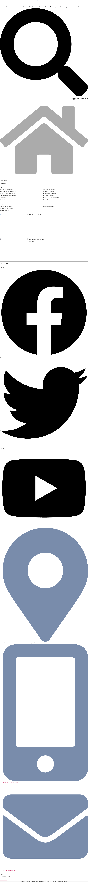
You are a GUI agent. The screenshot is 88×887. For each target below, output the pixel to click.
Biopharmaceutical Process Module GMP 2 (9, 187)
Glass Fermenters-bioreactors (6, 189)
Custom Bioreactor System (49, 189)
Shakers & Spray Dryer (48, 206)
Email (1, 874)
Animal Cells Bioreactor (5, 202)
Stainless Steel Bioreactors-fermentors (52, 187)
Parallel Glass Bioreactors (49, 191)
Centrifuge (45, 204)
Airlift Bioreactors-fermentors (49, 193)
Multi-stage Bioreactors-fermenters (8, 191)
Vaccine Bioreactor (4, 199)
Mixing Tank (3, 204)
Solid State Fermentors (48, 195)
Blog (44, 881)
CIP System (46, 202)
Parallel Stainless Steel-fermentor (7, 193)
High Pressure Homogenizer (6, 208)
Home (1, 180)
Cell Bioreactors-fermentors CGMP (51, 197)
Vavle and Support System (6, 206)
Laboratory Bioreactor (5, 197)
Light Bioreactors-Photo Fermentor (8, 195)
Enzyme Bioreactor (47, 199)
